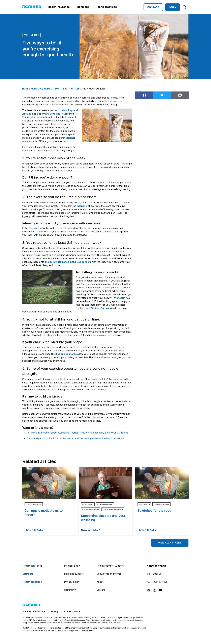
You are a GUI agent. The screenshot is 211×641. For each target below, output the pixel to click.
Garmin (105, 308)
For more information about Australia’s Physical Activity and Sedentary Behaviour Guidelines (77, 432)
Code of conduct (72, 611)
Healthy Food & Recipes (113, 509)
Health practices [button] (106, 6)
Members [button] (83, 6)
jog (35, 228)
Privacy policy (72, 581)
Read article (33, 529)
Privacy (54, 611)
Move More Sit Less (104, 357)
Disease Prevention (90, 509)
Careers (100, 589)
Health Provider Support (109, 565)
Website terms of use (34, 611)
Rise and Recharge (66, 353)
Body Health (87, 504)
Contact (153, 7)
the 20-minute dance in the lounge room (68, 261)
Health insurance (33, 565)
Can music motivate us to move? (44, 513)
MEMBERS (36, 88)
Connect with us (156, 565)
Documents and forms (108, 573)
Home (25, 88)
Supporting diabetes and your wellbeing (103, 518)
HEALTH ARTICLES (71, 88)
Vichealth (119, 297)
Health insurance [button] (59, 6)
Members (28, 573)
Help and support (73, 573)
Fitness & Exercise (31, 35)
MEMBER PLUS (51, 88)
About (99, 581)
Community (70, 589)
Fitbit (94, 308)
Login (172, 7)
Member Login (72, 565)
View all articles (169, 542)
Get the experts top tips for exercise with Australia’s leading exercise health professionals (75, 438)
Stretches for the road (154, 510)
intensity (82, 205)
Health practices (32, 581)
